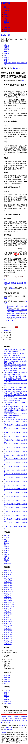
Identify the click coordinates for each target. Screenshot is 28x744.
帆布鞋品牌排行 (8, 720)
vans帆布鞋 (11, 718)
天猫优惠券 (7, 31)
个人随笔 (6, 546)
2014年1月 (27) (8, 644)
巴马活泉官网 (7, 703)
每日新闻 (6, 8)
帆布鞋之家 (5, 3)
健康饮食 (6, 14)
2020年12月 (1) (8, 599)
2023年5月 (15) (8, 589)
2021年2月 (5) (7, 595)
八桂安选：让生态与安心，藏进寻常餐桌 (15, 387)
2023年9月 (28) (8, 582)
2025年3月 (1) (7, 576)
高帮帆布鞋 (17, 717)
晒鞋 (5, 545)
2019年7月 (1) (7, 615)
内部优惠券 (7, 27)
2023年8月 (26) (8, 583)
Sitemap (21, 727)
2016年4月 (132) (8, 625)
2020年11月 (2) (8, 600)
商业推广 (6, 552)
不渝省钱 (6, 25)
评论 (23, 80)
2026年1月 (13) (8, 572)
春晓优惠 (6, 696)
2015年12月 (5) (8, 629)
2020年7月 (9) (7, 608)
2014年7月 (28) (8, 634)
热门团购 (6, 537)
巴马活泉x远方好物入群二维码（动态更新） (16, 419)
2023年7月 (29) (8, 585)
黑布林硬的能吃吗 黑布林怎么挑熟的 (17, 317)
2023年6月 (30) (8, 587)
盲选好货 (6, 22)
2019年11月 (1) (8, 614)
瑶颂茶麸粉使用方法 (9, 417)
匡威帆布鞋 (20, 283)
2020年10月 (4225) (9, 602)
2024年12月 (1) (8, 578)
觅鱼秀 (5, 697)
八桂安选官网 (7, 701)
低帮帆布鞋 (9, 717)
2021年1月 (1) (7, 597)
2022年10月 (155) (8, 591)
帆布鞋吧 (13, 283)
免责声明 (3, 732)
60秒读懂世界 (7, 563)
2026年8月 (6, 330)
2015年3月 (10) (8, 632)
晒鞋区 (5, 18)
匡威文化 (6, 539)
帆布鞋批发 (18, 718)
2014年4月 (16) (8, 638)
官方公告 (6, 543)
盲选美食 (6, 12)
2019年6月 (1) (7, 617)
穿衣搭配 (6, 10)
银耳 (5, 280)
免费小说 (12, 288)
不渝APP (6, 560)
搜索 (16, 327)
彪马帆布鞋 (4, 718)
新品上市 (6, 535)
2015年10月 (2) (8, 630)
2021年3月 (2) (7, 593)
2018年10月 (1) (8, 621)
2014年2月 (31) (8, 642)
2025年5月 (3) (7, 574)
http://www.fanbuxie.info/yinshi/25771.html (14, 276)
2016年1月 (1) (7, 627)
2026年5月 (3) (7, 570)
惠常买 (5, 24)
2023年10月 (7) (8, 580)
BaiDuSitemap (8, 729)
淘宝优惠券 (7, 29)
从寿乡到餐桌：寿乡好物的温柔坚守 (14, 389)
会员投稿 (6, 16)
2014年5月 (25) (8, 636)
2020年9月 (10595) (9, 604)
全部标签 (6, 20)
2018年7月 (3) (7, 623)
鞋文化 (5, 561)
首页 (5, 7)
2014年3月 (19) (8, 640)
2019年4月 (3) (7, 619)
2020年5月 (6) (7, 610)
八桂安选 (7, 722)
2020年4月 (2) (7, 612)
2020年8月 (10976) (9, 606)
